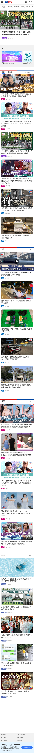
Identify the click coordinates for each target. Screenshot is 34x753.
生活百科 (4, 156)
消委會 (22, 7)
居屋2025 (16, 7)
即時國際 (4, 640)
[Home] (8, 2)
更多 (30, 249)
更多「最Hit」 (27, 72)
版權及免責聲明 (21, 734)
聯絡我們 (3, 734)
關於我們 (3, 737)
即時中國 (4, 584)
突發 (3, 213)
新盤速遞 (4, 38)
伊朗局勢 (10, 7)
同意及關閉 (26, 747)
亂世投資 (28, 7)
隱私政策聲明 (4, 740)
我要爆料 (19, 740)
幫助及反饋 (20, 737)
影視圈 (3, 99)
